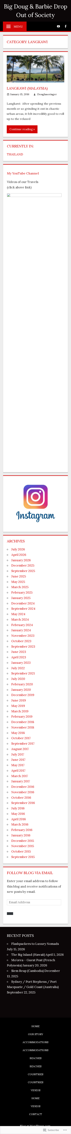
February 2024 (22, 625)
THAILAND (15, 154)
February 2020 (22, 684)
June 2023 (18, 652)
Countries (35, 1074)
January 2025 (21, 598)
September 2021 (23, 673)
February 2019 (21, 717)
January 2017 (20, 781)
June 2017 (18, 760)
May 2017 (18, 765)
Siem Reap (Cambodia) (27, 971)
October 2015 (21, 851)
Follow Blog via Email (30, 872)
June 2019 (18, 700)
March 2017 (19, 776)
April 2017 (18, 771)
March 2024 (20, 619)
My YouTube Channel (23, 173)
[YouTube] (58, 26)
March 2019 (19, 711)
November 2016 (22, 792)
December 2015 (22, 841)
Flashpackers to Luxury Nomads (35, 944)
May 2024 (18, 614)
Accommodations (35, 1042)
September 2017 (23, 744)
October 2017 (21, 738)
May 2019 (18, 706)
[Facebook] (65, 26)
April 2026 (18, 555)
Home (35, 1026)
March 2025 (20, 587)
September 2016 (23, 803)
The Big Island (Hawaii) (28, 955)
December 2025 (22, 565)
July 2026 (18, 549)
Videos (35, 1090)
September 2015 (23, 857)
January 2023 (21, 663)
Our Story (35, 1034)
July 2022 (18, 668)
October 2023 (21, 641)
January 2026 (21, 560)
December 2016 (22, 787)
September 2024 (23, 609)
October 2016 (21, 798)
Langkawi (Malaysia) (27, 88)
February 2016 (21, 830)
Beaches (36, 1058)
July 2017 (17, 754)
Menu (18, 26)
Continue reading (21, 129)
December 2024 (23, 603)
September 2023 (23, 647)
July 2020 (18, 679)
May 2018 (18, 733)
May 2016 (18, 814)
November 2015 (22, 846)
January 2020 (21, 690)
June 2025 (18, 576)
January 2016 (20, 835)
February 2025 (22, 592)
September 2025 (23, 571)
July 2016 (18, 808)
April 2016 (18, 819)
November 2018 (22, 727)
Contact (35, 1114)
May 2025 (18, 582)
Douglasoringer (47, 94)
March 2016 (19, 824)
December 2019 (22, 695)
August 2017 (20, 749)
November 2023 (22, 636)
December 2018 (22, 722)
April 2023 (18, 657)
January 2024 (21, 630)
